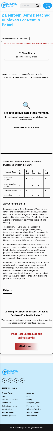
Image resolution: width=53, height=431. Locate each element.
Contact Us (6, 403)
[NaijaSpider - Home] (10, 372)
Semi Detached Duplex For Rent (22, 77)
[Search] (37, 5)
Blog (28, 396)
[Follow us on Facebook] (4, 380)
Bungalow (8, 195)
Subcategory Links (9, 406)
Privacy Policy (7, 393)
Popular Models (32, 406)
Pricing (29, 399)
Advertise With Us (33, 409)
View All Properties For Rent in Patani (15, 38)
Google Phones (32, 412)
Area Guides (7, 409)
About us (30, 393)
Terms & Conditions (10, 399)
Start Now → (26, 346)
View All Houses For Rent (26, 127)
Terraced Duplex (10, 191)
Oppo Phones (31, 416)
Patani (8, 77)
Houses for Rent (28, 74)
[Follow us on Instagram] (10, 380)
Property (14, 74)
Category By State (33, 403)
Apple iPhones (8, 412)
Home (4, 74)
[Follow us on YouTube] (22, 380)
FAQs (4, 396)
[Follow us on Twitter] (16, 380)
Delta (40, 74)
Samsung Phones (9, 416)
